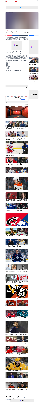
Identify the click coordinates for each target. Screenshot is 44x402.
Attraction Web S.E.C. (9, 399)
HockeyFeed (8, 33)
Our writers (25, 397)
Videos (17, 397)
